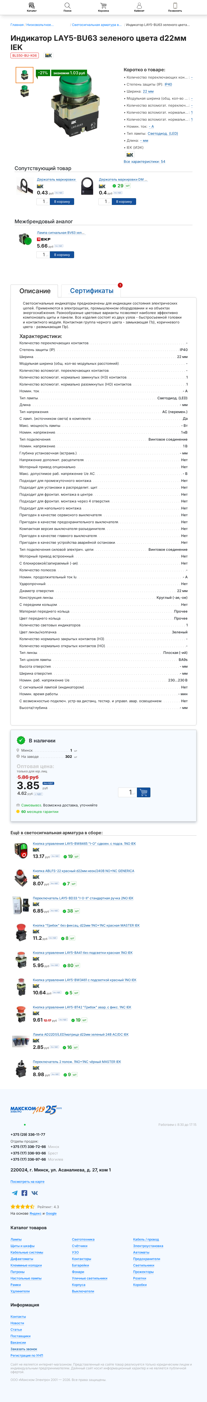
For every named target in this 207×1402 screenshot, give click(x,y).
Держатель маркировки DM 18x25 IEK (129, 179)
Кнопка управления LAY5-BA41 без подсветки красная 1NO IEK (83, 953)
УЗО (75, 1252)
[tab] (34, 291)
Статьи (16, 1329)
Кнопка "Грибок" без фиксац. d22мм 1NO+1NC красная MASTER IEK (86, 925)
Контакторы (81, 1259)
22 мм (148, 91)
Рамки (16, 1285)
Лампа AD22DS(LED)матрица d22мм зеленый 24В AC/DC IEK (81, 1034)
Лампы (16, 1239)
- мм (144, 140)
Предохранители (146, 1259)
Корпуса (78, 1285)
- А (151, 126)
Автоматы (141, 1252)
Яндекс (36, 1213)
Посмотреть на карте (27, 1182)
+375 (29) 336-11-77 (28, 1134)
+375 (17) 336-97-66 (37, 1159)
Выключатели (83, 1291)
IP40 (168, 84)
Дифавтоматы (22, 1259)
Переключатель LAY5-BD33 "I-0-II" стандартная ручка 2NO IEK (83, 898)
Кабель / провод (146, 1239)
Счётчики (79, 1246)
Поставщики (20, 1336)
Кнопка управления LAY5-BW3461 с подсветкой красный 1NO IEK (84, 980)
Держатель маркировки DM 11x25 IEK (67, 179)
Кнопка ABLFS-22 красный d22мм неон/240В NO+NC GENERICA (83, 871)
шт (47, 202)
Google (51, 1213)
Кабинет (139, 10)
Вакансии (18, 1342)
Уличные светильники (89, 1278)
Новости (17, 1323)
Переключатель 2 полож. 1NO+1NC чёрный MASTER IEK (77, 1062)
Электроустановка (148, 1246)
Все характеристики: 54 (144, 161)
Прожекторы (143, 1272)
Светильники (143, 1265)
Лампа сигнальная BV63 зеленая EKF (66, 233)
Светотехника (83, 1239)
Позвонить (175, 10)
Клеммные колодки (26, 1265)
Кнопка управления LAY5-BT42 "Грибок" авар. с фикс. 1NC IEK (82, 1007)
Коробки (140, 1285)
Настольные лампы (26, 1278)
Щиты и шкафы (22, 1246)
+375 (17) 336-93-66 (34, 1153)
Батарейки (80, 1265)
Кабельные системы (27, 1252)
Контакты (18, 1317)
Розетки (139, 1278)
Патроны (18, 1272)
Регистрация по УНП (27, 1355)
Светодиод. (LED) (163, 133)
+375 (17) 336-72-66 (35, 1146)
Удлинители (20, 1291)
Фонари (78, 1272)
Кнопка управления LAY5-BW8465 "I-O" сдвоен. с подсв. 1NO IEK (84, 844)
